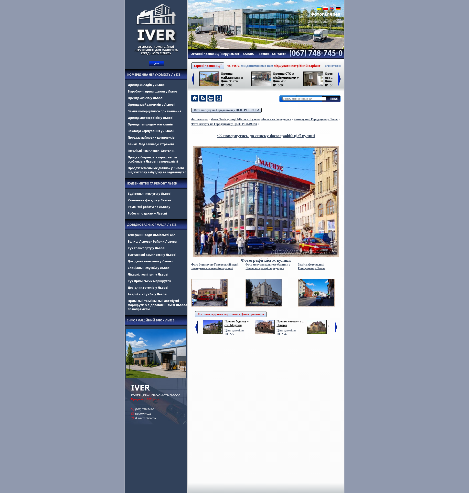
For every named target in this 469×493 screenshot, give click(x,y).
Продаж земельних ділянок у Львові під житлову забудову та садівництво (157, 170)
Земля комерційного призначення (154, 111)
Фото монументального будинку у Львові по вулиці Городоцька (267, 266)
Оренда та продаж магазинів (150, 124)
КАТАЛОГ (249, 54)
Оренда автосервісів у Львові (150, 118)
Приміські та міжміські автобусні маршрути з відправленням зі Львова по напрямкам (157, 305)
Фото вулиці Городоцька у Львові (316, 119)
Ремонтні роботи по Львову (149, 207)
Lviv (156, 64)
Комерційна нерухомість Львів (154, 74)
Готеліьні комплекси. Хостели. (151, 151)
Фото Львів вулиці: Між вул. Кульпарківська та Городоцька (251, 119)
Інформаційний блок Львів (150, 320)
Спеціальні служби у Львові (149, 268)
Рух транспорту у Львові (146, 248)
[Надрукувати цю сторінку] (210, 99)
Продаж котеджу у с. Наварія (290, 323)
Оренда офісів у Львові (145, 98)
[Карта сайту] (218, 99)
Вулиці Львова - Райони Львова (152, 241)
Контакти (279, 54)
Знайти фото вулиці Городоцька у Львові (311, 266)
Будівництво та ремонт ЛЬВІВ (152, 183)
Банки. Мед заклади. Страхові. (151, 144)
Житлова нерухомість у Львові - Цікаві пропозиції (231, 314)
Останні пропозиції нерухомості (215, 54)
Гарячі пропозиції (208, 66)
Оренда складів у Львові (147, 85)
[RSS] (202, 99)
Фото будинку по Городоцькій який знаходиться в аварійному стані (214, 266)
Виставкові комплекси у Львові (152, 255)
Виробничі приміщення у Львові (153, 91)
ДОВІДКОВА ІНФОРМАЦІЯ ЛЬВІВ (152, 225)
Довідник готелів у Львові (148, 288)
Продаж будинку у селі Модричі (236, 323)
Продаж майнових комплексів (151, 137)
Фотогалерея (325, 14)
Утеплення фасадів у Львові (149, 200)
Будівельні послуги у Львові (149, 194)
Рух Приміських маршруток (149, 281)
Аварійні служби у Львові (147, 294)
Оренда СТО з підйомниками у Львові (286, 75)
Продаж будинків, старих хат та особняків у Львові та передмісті (153, 159)
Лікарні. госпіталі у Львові (148, 274)
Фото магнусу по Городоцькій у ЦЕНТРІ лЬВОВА (226, 110)
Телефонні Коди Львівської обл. (152, 235)
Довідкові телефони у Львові (150, 261)
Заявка (264, 54)
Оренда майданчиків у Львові (151, 105)
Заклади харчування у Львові (151, 131)
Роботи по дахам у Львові (147, 213)
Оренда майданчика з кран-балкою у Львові (232, 75)
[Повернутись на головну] (194, 99)
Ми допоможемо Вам (241, 66)
